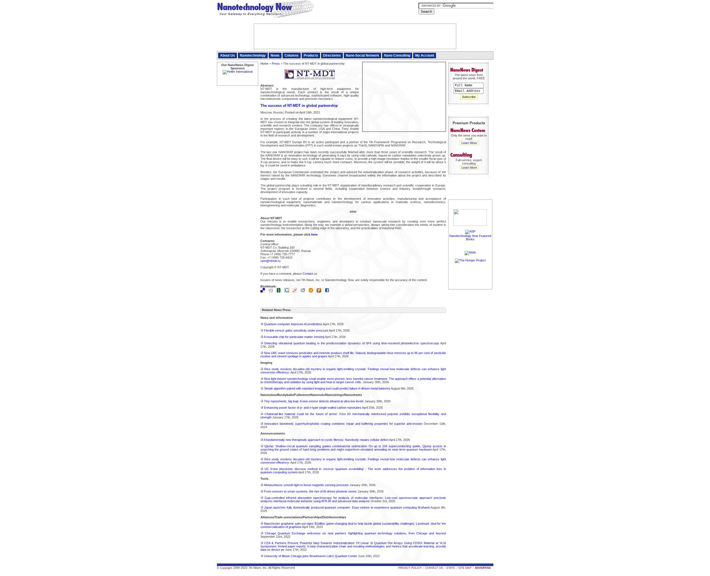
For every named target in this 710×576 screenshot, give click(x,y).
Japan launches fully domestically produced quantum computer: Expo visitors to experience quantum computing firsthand (347, 507)
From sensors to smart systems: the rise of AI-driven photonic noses (310, 491)
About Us (227, 55)
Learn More (469, 143)
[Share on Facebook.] (328, 291)
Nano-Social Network (362, 55)
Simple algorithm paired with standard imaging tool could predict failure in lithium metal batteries (327, 388)
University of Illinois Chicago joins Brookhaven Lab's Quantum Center (310, 556)
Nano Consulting (397, 55)
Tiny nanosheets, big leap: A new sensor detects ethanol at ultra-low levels (314, 401)
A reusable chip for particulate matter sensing (294, 336)
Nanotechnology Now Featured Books (470, 237)
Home (264, 63)
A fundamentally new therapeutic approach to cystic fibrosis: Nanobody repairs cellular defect (326, 439)
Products (311, 55)
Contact (308, 273)
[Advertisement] (470, 373)
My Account (424, 55)
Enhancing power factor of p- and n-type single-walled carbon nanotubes (312, 407)
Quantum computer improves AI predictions (293, 324)
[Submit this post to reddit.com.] (304, 291)
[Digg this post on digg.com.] (272, 291)
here (314, 234)
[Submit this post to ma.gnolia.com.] (312, 291)
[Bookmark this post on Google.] (288, 291)
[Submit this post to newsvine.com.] (280, 291)
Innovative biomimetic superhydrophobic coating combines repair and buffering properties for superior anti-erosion (343, 423)
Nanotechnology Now (265, 9)
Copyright (226, 567)
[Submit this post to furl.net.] (320, 291)
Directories (332, 55)
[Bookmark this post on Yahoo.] (296, 291)
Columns (292, 55)
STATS (450, 567)
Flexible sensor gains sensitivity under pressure (296, 330)
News (275, 55)
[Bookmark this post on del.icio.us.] (264, 291)
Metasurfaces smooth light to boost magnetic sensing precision (306, 485)
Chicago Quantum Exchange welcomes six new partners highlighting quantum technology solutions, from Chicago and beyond (355, 533)
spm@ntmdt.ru (270, 260)
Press (276, 63)
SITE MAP (464, 567)
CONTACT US (434, 567)
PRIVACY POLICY (410, 567)
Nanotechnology (253, 55)
